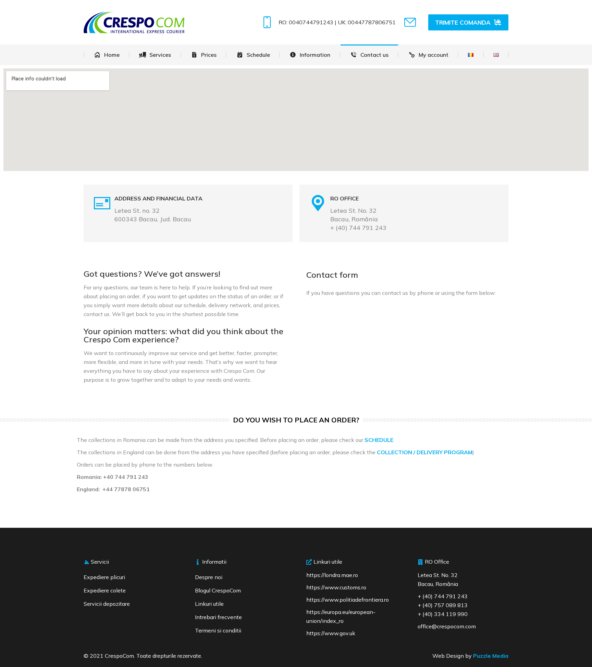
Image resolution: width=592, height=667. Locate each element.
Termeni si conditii (218, 630)
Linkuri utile (209, 603)
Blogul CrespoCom (218, 590)
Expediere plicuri (104, 577)
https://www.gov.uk (330, 633)
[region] (89, 617)
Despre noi (208, 577)
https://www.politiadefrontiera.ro (347, 599)
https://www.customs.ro (336, 587)
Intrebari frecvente (218, 617)
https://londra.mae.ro (332, 575)
